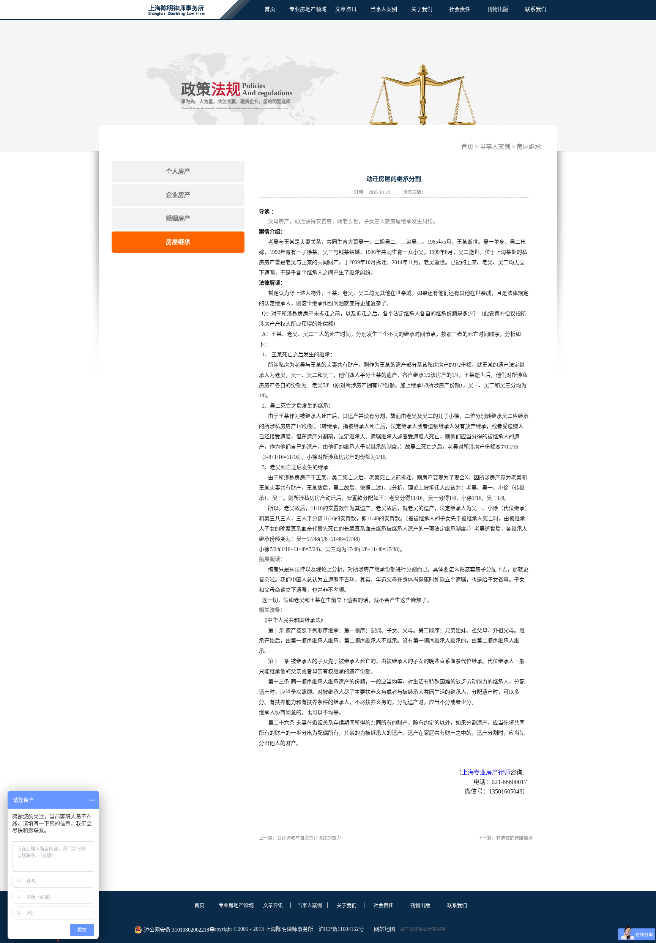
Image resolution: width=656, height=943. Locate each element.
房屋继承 (529, 146)
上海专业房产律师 (486, 772)
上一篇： (300, 838)
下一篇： (505, 838)
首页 (270, 9)
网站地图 (383, 929)
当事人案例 (495, 146)
